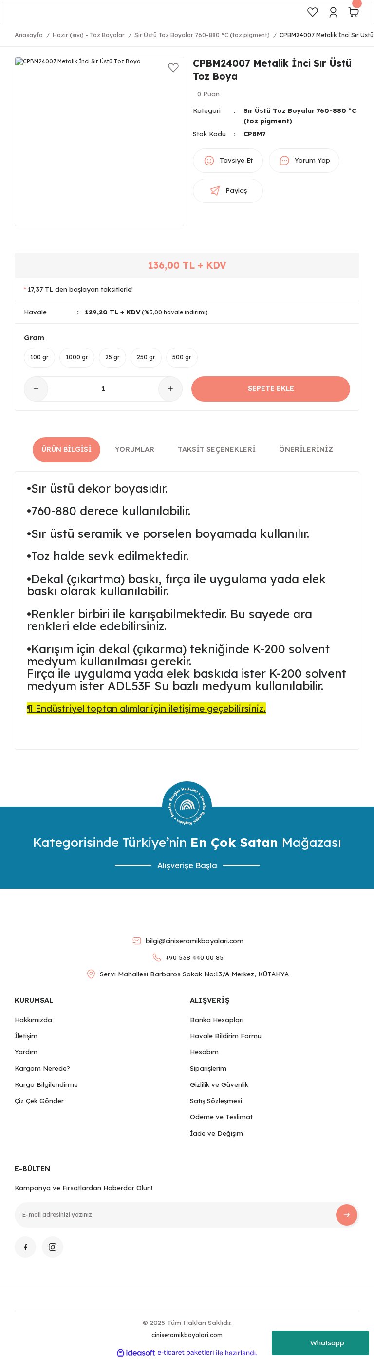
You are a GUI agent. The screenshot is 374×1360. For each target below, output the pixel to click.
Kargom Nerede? (42, 1068)
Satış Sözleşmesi (216, 1100)
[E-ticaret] (185, 1353)
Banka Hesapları (216, 1020)
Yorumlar (134, 449)
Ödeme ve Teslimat (221, 1117)
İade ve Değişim (216, 1133)
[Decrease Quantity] (36, 389)
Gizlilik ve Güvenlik (219, 1084)
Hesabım (204, 1052)
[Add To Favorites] (173, 67)
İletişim (26, 1036)
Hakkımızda (33, 1020)
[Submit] (346, 1215)
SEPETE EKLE (271, 388)
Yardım (26, 1052)
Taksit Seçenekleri (217, 449)
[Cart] (353, 12)
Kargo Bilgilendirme (46, 1084)
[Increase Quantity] (170, 389)
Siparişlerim (208, 1068)
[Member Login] (333, 12)
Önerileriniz (306, 449)
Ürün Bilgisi (66, 449)
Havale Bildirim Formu (226, 1036)
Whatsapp (327, 1343)
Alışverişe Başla (187, 865)
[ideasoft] (135, 1353)
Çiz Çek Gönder (39, 1100)
